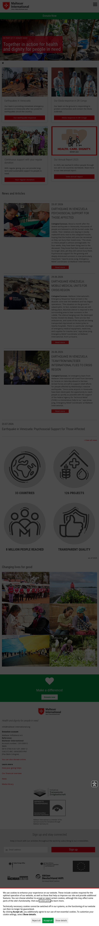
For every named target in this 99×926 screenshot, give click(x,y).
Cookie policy (45, 901)
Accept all (48, 920)
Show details (61, 920)
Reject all (36, 920)
